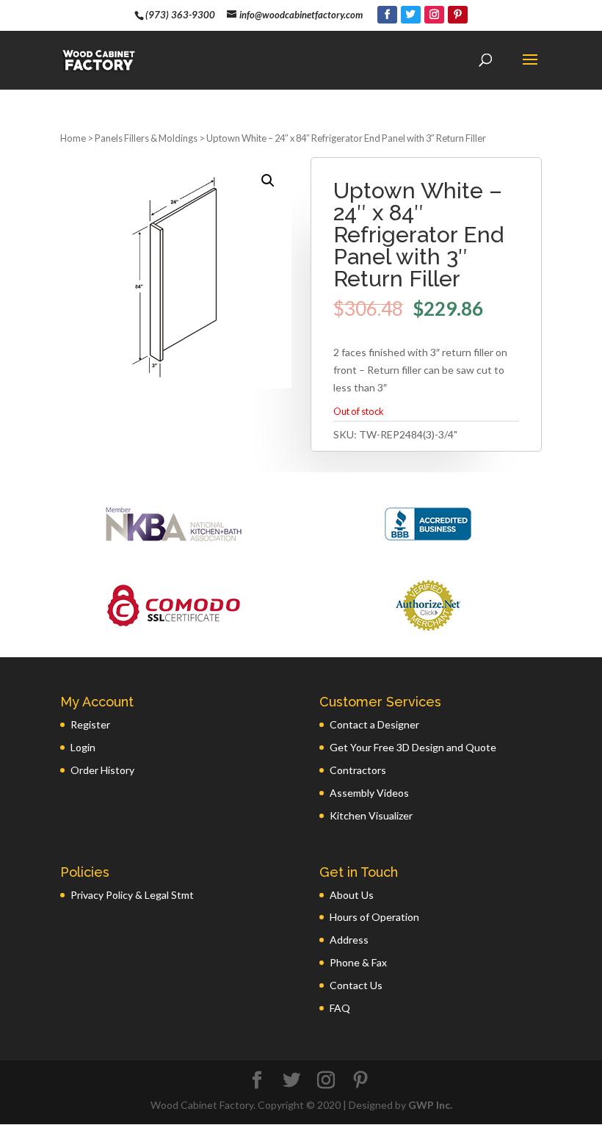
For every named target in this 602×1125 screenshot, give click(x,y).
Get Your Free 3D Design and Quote (413, 747)
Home (73, 138)
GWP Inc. (430, 1105)
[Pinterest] (458, 14)
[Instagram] (434, 14)
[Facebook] (387, 14)
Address (349, 939)
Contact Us (356, 985)
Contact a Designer (374, 724)
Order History (102, 770)
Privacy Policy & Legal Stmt (132, 895)
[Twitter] (411, 14)
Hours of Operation (374, 917)
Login (82, 747)
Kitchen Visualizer (371, 815)
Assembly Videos (369, 792)
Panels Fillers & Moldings (146, 138)
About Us (352, 895)
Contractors (358, 770)
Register (90, 724)
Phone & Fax (358, 962)
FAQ (340, 1008)
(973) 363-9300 (180, 15)
